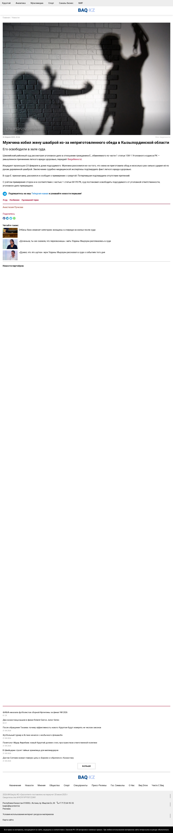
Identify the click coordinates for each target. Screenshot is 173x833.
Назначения (15, 785)
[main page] (86, 11)
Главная (6, 18)
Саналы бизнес (66, 3)
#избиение (14, 200)
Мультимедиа (37, 3)
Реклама (7, 809)
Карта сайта (8, 820)
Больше (86, 766)
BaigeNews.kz (75, 159)
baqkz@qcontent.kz (11, 806)
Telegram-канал (39, 193)
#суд (5, 200)
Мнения (41, 785)
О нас (131, 785)
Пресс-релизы (99, 785)
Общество (54, 785)
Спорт (51, 3)
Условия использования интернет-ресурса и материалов (28, 814)
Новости (15, 18)
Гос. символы (118, 785)
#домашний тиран (30, 200)
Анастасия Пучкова (13, 207)
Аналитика (21, 3)
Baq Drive (143, 785)
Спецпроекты (81, 785)
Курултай (6, 3)
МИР (81, 3)
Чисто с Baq (158, 785)
